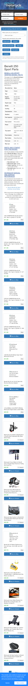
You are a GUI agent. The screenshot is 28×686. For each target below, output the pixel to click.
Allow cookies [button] (20, 683)
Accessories (6, 50)
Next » (16, 672)
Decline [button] (8, 683)
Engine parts (6, 41)
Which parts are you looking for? (10, 32)
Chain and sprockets (8, 45)
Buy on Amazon (14, 443)
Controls (6, 54)
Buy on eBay (14, 223)
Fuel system (15, 50)
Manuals (19, 45)
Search (21, 18)
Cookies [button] (20, 679)
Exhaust (15, 41)
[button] (14, 214)
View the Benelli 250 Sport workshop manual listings (13, 188)
